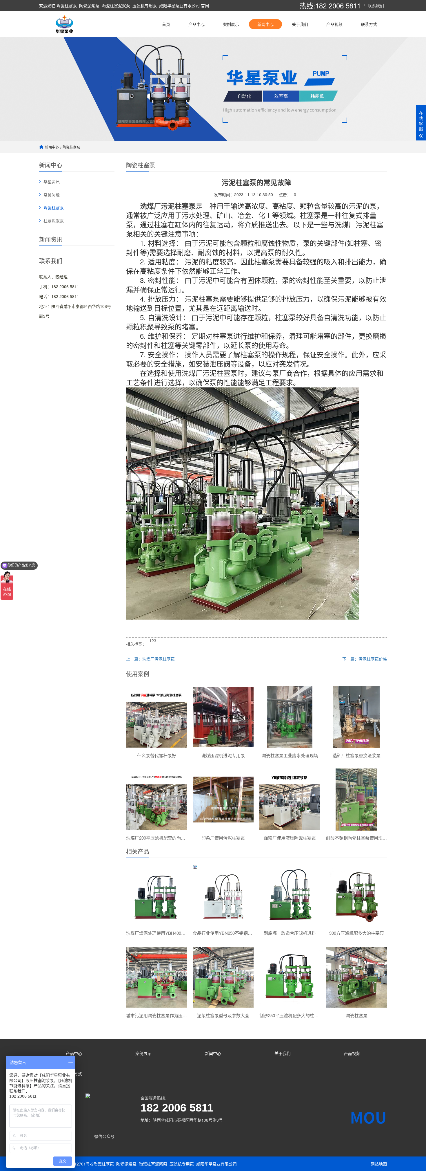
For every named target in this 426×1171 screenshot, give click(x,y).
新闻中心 (265, 24)
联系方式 (369, 24)
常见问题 (51, 194)
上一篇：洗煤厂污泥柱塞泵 (150, 659)
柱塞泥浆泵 (53, 220)
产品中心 (196, 24)
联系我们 (376, 5)
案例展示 (231, 24)
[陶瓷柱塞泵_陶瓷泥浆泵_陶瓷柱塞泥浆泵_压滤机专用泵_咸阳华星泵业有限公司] (65, 23)
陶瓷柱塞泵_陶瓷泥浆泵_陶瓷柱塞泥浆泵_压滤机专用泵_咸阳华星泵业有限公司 (165, 1164)
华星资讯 (51, 181)
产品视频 (334, 24)
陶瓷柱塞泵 (71, 147)
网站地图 (379, 1164)
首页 (166, 24)
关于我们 (300, 24)
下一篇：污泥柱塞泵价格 (364, 659)
